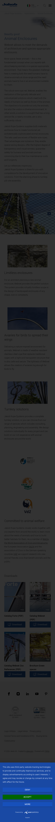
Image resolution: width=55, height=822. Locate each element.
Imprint (27, 817)
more (27, 804)
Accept (27, 797)
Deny (27, 789)
